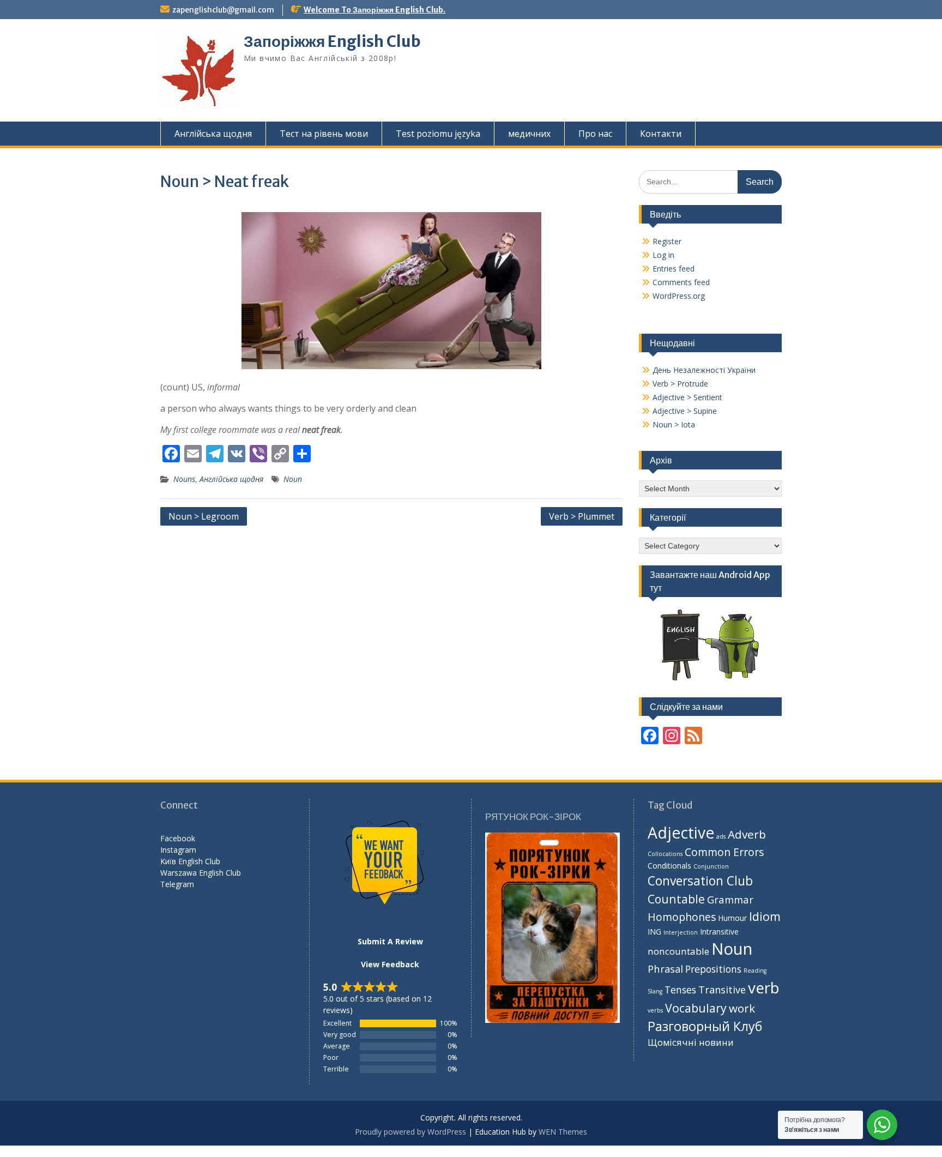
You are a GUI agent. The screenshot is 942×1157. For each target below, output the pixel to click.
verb (764, 987)
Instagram (178, 850)
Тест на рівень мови (324, 134)
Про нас (595, 134)
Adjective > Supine (685, 411)
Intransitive (719, 931)
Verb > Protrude (680, 383)
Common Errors (724, 852)
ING (654, 931)
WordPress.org (679, 296)
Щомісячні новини (691, 1042)
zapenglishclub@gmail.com (223, 10)
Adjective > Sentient (687, 397)
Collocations (665, 854)
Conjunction (711, 866)
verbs (655, 1010)
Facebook (177, 838)
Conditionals (669, 865)
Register (667, 241)
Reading (755, 970)
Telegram (177, 884)
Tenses (680, 989)
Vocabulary (696, 1008)
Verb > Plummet (581, 516)
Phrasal (665, 968)
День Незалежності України (704, 370)
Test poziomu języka (438, 134)
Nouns (184, 479)
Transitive (722, 989)
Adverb (747, 834)
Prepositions (713, 968)
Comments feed (681, 282)
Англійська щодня (213, 134)
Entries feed (674, 268)
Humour (732, 918)
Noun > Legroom (203, 516)
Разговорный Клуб (705, 1026)
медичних (529, 134)
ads (721, 836)
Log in (663, 255)
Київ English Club (190, 861)
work (742, 1008)
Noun (292, 479)
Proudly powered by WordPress (410, 1131)
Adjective (681, 832)
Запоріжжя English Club (332, 41)
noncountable (678, 951)
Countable (676, 899)
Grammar (730, 899)
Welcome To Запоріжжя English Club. (374, 10)
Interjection (680, 932)
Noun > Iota (674, 424)
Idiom (765, 916)
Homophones (682, 916)
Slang (655, 991)
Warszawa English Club (200, 872)
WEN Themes (563, 1131)
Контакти (660, 134)
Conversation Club (700, 880)
